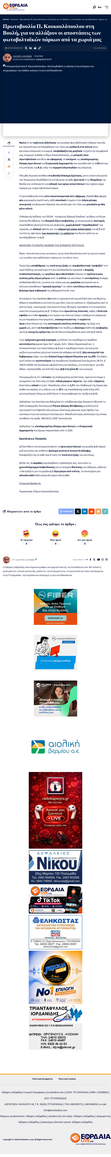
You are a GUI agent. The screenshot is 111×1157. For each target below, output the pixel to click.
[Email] (8, 166)
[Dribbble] (106, 560)
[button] (94, 7)
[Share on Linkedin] (30, 48)
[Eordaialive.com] (15, 7)
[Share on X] (26, 48)
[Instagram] (102, 560)
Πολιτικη (38, 56)
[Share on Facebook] (8, 152)
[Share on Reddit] (35, 48)
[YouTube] (98, 560)
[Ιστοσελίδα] (86, 560)
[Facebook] (90, 560)
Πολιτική (14, 19)
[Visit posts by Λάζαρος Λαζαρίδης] (7, 57)
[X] (94, 560)
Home (6, 19)
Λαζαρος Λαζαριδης (22, 56)
